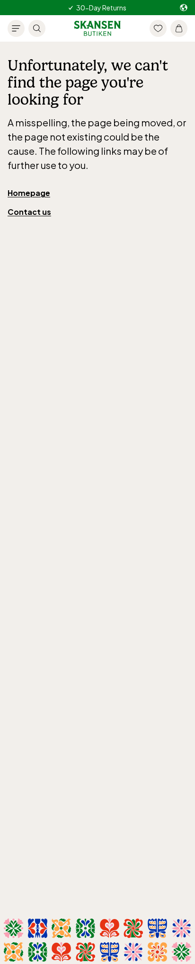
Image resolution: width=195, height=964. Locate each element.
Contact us (29, 212)
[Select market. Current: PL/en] (183, 8)
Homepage (29, 193)
